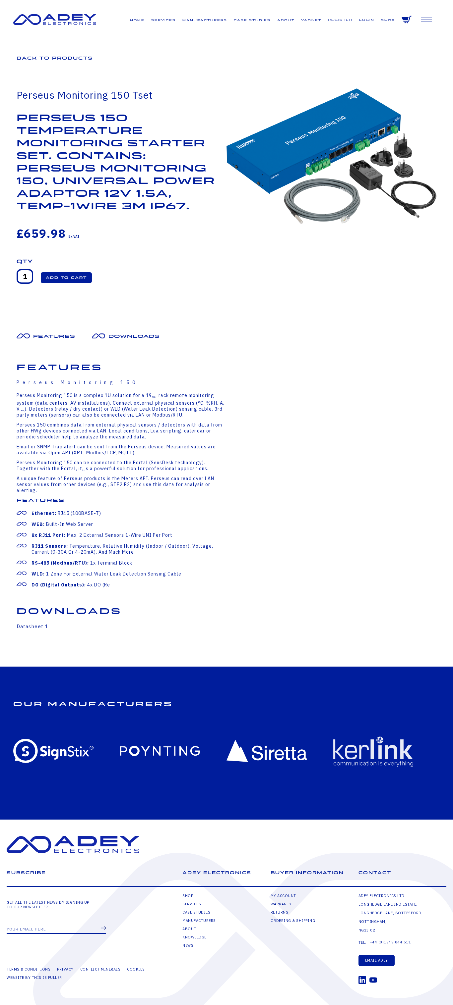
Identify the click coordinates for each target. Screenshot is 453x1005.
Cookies (136, 969)
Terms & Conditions (28, 969)
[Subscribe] (103, 928)
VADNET (311, 20)
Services (163, 20)
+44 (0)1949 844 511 (390, 942)
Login (366, 20)
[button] (66, 277)
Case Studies (252, 20)
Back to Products (55, 58)
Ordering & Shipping (293, 920)
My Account (283, 895)
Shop (388, 20)
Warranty (281, 904)
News (187, 945)
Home (137, 20)
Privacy (65, 969)
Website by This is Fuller (34, 977)
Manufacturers (204, 20)
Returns (280, 912)
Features (54, 336)
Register (340, 20)
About (285, 20)
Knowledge (194, 937)
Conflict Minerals (100, 969)
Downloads (134, 336)
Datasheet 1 (32, 626)
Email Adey (376, 960)
